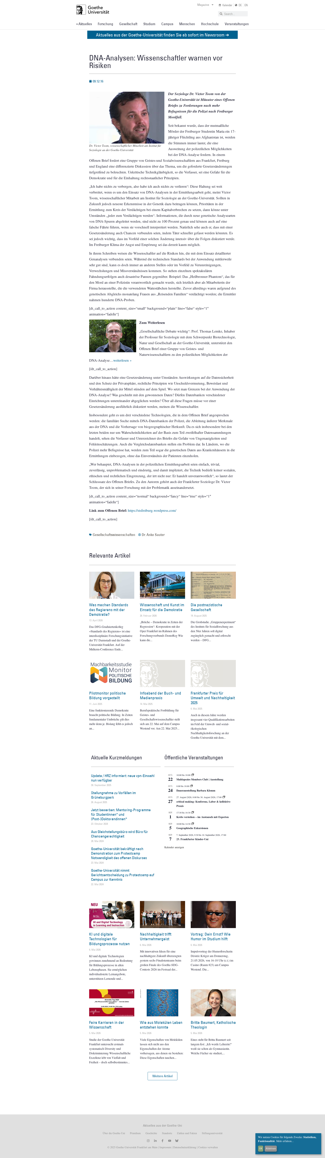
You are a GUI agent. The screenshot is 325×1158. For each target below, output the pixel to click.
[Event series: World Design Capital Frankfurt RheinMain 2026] (223, 797)
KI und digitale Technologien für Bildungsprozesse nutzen (109, 939)
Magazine (203, 5)
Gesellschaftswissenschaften (114, 534)
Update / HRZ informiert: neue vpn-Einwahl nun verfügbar (122, 778)
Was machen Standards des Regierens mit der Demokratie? (108, 609)
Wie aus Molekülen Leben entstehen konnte (161, 1025)
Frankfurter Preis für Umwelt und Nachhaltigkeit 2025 (213, 698)
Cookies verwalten (208, 1147)
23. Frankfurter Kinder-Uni (192, 839)
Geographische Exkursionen (192, 828)
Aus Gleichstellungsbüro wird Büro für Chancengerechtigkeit (119, 834)
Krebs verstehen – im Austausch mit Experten (202, 817)
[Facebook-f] (162, 1140)
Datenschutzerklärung (184, 1147)
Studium (149, 24)
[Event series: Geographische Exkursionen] (192, 823)
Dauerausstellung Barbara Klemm (195, 790)
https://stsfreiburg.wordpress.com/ (152, 510)
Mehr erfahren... (285, 1141)
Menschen (187, 24)
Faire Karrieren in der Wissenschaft (106, 1025)
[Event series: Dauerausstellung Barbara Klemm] (191, 786)
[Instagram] (148, 1140)
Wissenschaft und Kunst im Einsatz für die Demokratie (162, 607)
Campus (167, 24)
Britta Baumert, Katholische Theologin (213, 1025)
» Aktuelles (84, 24)
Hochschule (210, 24)
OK (260, 1148)
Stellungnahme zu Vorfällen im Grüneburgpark (113, 795)
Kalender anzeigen (174, 847)
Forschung (105, 24)
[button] (162, 1076)
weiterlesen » (122, 360)
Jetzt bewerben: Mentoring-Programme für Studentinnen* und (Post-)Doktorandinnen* (121, 814)
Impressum (165, 1147)
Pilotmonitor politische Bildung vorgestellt (107, 695)
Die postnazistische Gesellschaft (206, 607)
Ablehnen (271, 1148)
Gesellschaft (128, 24)
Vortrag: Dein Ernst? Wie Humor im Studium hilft (211, 936)
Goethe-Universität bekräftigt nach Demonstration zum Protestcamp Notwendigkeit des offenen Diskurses (119, 853)
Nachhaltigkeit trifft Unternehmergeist (155, 936)
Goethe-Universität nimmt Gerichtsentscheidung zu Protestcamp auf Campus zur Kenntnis (122, 875)
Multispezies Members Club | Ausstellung (199, 779)
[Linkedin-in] (155, 1140)
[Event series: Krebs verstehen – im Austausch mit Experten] (192, 812)
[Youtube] (169, 1140)
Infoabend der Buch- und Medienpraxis (160, 695)
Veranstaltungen (237, 24)
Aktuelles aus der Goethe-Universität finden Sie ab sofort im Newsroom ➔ (162, 35)
